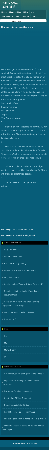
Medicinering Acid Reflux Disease (19, 312)
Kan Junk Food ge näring (15, 263)
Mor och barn (7, 16)
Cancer (35, 16)
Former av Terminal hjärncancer (18, 391)
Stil (17, 16)
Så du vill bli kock (11, 250)
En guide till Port (11, 277)
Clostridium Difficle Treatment (17, 398)
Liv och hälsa (15, 12)
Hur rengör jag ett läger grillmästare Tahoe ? (24, 373)
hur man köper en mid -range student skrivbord (25, 419)
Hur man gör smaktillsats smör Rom (17, 229)
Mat (32, 12)
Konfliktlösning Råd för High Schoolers (21, 412)
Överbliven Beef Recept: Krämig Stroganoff (23, 284)
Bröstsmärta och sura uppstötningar (20, 270)
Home (4, 12)
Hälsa (25, 12)
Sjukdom (25, 16)
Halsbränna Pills (11, 319)
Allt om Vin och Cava (13, 256)
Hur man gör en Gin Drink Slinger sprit (18, 235)
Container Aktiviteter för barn (17, 405)
